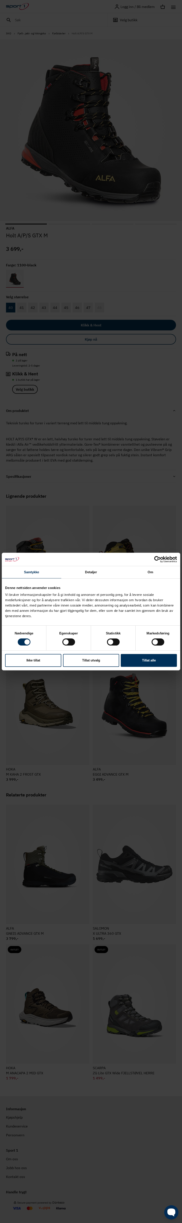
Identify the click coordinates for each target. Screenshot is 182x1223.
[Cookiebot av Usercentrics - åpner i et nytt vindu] (157, 559)
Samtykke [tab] (31, 572)
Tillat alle (149, 660)
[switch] (68, 642)
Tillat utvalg (91, 660)
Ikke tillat (33, 660)
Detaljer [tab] (91, 572)
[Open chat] (171, 1212)
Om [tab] (150, 572)
